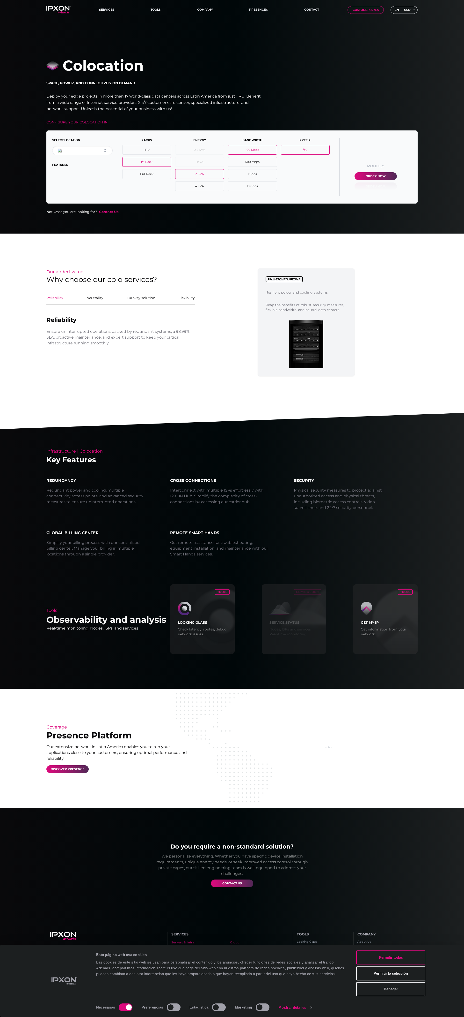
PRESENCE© (258, 9)
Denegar (391, 989)
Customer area (366, 10)
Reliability (54, 298)
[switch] (174, 1007)
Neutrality (95, 298)
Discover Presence (67, 769)
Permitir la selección (391, 973)
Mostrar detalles (292, 1007)
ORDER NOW (376, 176)
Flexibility (187, 298)
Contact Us (108, 212)
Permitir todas (391, 957)
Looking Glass (307, 941)
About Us (364, 941)
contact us (232, 883)
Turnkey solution (141, 298)
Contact (311, 9)
